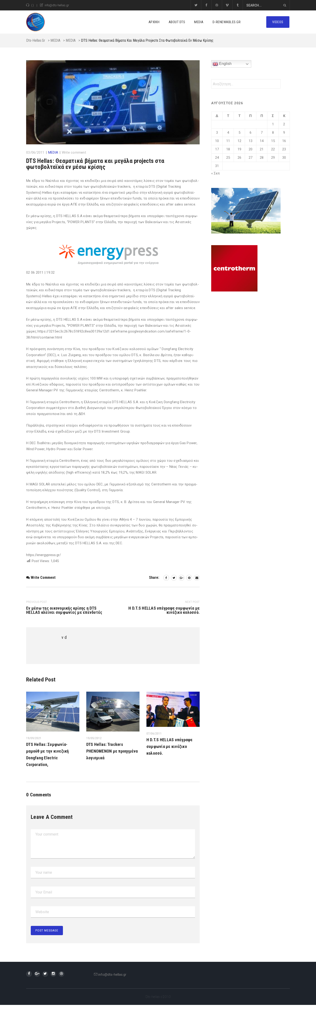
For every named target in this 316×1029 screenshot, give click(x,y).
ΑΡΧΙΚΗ (154, 22)
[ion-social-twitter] (45, 974)
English (225, 64)
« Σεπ (215, 173)
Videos (277, 22)
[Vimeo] (227, 5)
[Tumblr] (237, 5)
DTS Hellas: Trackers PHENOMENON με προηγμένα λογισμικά (112, 751)
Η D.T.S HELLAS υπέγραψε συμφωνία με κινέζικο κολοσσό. (169, 746)
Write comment (74, 152)
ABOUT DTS (177, 22)
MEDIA (199, 22)
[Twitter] (196, 5)
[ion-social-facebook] (29, 974)
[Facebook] (206, 5)
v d (64, 637)
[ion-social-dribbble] (61, 974)
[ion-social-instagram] (53, 974)
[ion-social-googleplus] (37, 974)
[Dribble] (216, 5)
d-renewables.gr (227, 22)
